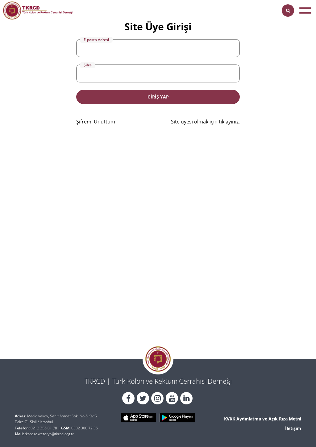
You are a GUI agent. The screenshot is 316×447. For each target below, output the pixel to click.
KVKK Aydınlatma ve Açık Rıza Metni (262, 419)
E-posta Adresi (96, 39)
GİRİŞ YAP (158, 97)
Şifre (88, 65)
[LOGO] (37, 10)
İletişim (293, 428)
